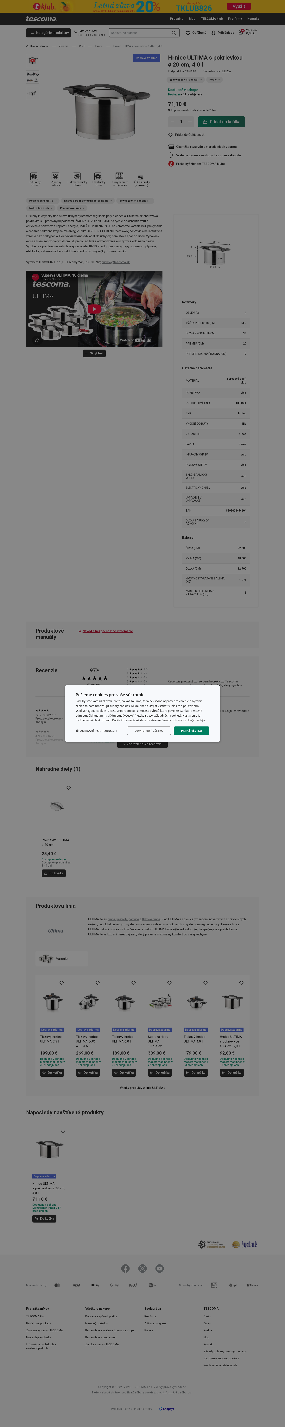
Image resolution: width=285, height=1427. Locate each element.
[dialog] (142, 713)
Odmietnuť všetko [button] (149, 731)
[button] (96, 731)
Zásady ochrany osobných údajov (184, 720)
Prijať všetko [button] (191, 731)
